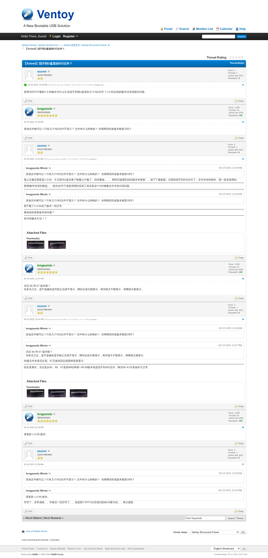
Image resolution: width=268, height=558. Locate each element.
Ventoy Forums (29, 45)
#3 (243, 159)
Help (242, 29)
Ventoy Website (57, 548)
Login (57, 36)
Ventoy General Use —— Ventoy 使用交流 (59, 45)
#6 (243, 427)
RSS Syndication (136, 548)
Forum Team (28, 548)
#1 (243, 85)
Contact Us (42, 548)
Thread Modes (237, 63)
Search (184, 29)
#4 (243, 279)
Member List (204, 29)
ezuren (42, 71)
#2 (243, 122)
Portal (168, 29)
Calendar (226, 29)
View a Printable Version (36, 531)
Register (69, 36)
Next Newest (52, 518)
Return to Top (74, 548)
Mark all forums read (115, 548)
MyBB (35, 554)
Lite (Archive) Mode (93, 548)
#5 (243, 319)
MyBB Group (57, 554)
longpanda (98, 85)
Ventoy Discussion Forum (94, 45)
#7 (243, 464)
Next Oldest (34, 518)
